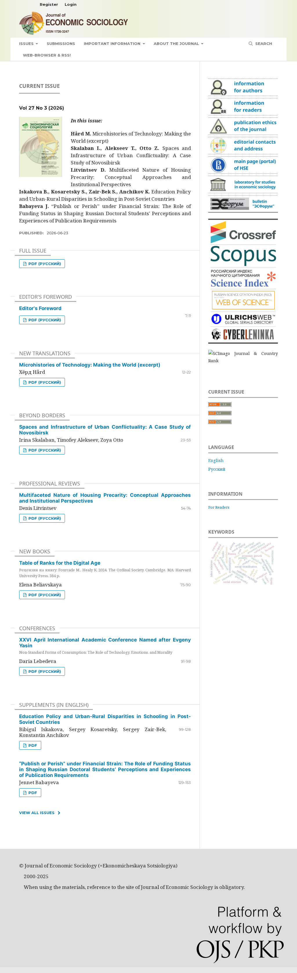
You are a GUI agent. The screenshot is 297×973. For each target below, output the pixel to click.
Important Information (113, 43)
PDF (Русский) (44, 263)
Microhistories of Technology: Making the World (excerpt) (89, 365)
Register (49, 4)
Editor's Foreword (40, 308)
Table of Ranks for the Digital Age (105, 569)
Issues (27, 43)
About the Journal (177, 43)
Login (71, 4)
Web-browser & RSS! (47, 55)
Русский (216, 469)
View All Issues (37, 812)
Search (263, 43)
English (216, 460)
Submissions (61, 43)
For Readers (218, 507)
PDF (32, 745)
